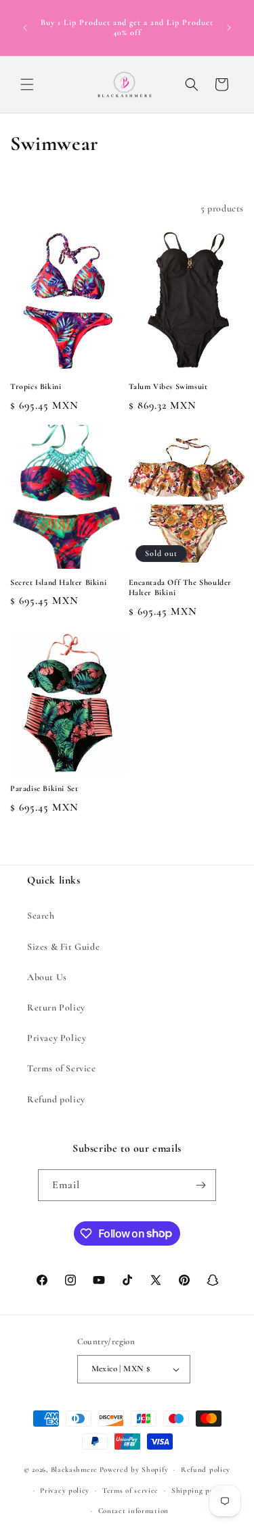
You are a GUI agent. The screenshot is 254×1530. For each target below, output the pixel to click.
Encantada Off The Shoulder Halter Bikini (180, 588)
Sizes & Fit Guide (63, 946)
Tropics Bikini (35, 386)
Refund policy (56, 1099)
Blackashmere (74, 1469)
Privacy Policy (56, 1038)
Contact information (133, 1510)
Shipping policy (199, 1490)
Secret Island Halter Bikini (58, 582)
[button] (27, 84)
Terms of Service (61, 1068)
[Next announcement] (229, 28)
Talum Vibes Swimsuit (168, 386)
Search (41, 915)
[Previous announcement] (25, 28)
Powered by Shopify (134, 1469)
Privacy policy (64, 1490)
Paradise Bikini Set (44, 788)
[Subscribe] (200, 1185)
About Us (47, 977)
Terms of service (130, 1490)
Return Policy (56, 1007)
